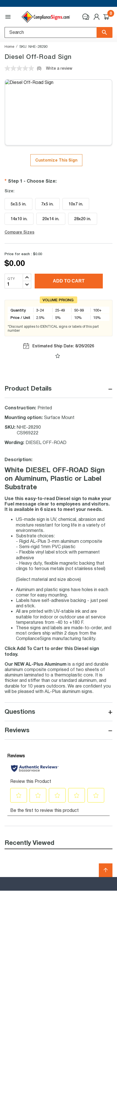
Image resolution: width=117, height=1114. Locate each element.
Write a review (59, 68)
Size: (9, 191)
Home (9, 46)
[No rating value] (21, 68)
